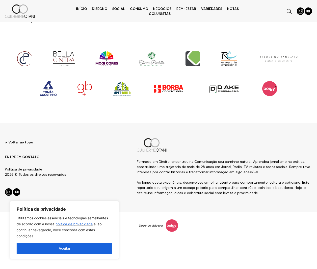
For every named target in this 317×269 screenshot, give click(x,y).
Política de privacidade (23, 169)
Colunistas (160, 13)
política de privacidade (74, 224)
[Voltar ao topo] (6, 142)
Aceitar (64, 248)
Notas (233, 8)
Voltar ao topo (20, 142)
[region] (64, 230)
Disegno (99, 8)
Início (81, 8)
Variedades (211, 8)
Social (118, 8)
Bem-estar (186, 8)
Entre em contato (22, 157)
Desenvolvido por (151, 226)
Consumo (139, 8)
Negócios (162, 8)
